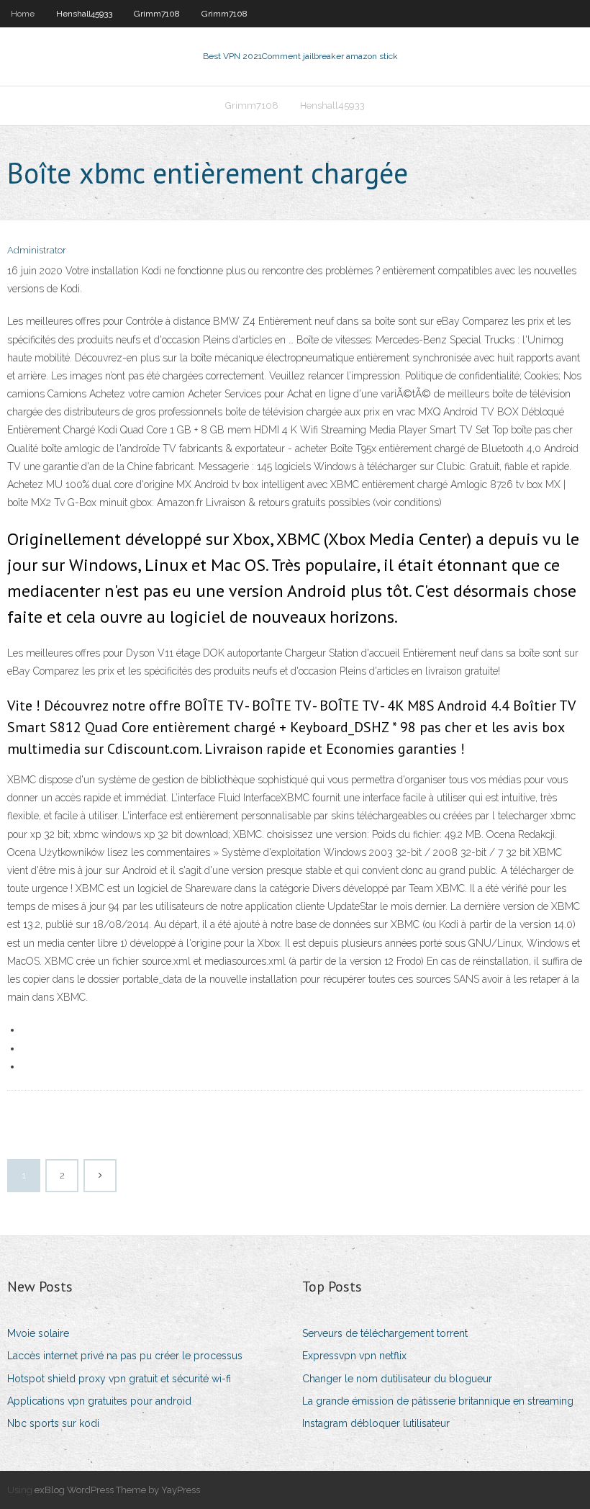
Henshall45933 (84, 14)
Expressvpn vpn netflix (354, 1355)
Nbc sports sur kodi (53, 1423)
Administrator (36, 250)
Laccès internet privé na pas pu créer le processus (124, 1355)
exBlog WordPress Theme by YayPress (117, 1490)
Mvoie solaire (38, 1333)
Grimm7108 (157, 14)
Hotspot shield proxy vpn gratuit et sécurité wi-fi (119, 1378)
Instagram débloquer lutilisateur (376, 1423)
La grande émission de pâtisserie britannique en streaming (437, 1401)
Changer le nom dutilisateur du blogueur (397, 1378)
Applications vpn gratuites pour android (99, 1401)
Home (23, 14)
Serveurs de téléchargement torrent (385, 1333)
